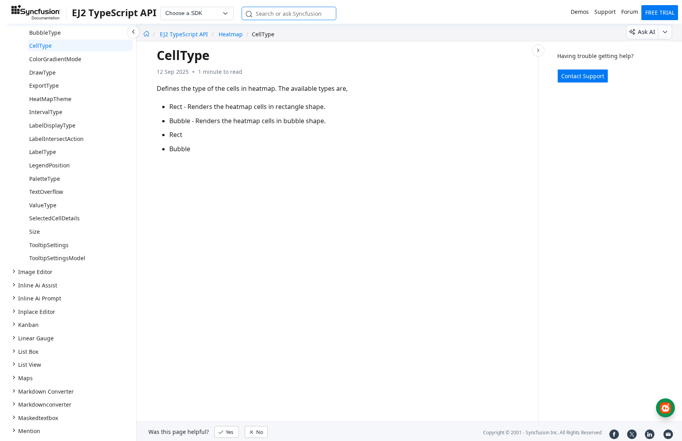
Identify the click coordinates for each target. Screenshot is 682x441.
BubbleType (45, 32)
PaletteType (44, 178)
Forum (629, 11)
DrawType (42, 72)
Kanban (28, 324)
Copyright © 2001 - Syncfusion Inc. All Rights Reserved (542, 432)
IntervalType (45, 112)
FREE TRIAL (660, 12)
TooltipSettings (49, 245)
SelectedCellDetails (54, 218)
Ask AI (646, 32)
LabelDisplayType (52, 125)
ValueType (42, 205)
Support (605, 11)
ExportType (44, 85)
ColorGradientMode (55, 59)
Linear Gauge (36, 338)
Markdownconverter (44, 404)
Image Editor (35, 272)
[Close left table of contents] (133, 32)
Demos (580, 11)
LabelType (42, 152)
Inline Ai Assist (37, 285)
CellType (40, 45)
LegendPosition (49, 165)
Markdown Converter (46, 391)
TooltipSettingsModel (57, 258)
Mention (29, 431)
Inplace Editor (36, 311)
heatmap (231, 34)
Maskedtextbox (38, 418)
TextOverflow (46, 191)
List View (29, 364)
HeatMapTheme (50, 99)
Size (34, 231)
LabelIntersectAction (56, 139)
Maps (25, 378)
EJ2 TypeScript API (185, 34)
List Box (28, 351)
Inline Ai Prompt (39, 298)
